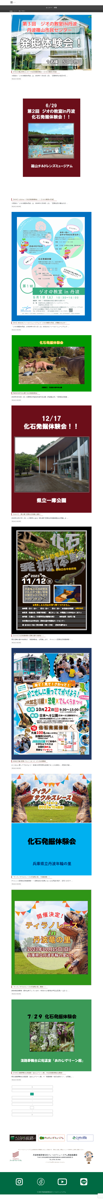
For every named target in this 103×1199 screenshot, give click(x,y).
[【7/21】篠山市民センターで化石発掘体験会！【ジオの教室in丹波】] (51, 42)
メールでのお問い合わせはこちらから (55, 1162)
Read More (16, 79)
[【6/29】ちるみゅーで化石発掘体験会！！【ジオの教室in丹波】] (51, 141)
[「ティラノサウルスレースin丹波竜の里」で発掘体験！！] (51, 824)
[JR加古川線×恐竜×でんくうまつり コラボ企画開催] (51, 704)
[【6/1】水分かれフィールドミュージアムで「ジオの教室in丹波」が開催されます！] (51, 266)
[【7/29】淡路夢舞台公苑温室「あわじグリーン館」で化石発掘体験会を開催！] (51, 1035)
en (15, 2)
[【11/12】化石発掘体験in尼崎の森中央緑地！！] (51, 580)
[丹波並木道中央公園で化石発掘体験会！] (51, 363)
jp (13, 2)
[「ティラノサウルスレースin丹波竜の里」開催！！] (51, 937)
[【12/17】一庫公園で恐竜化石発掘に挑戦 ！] (51, 459)
